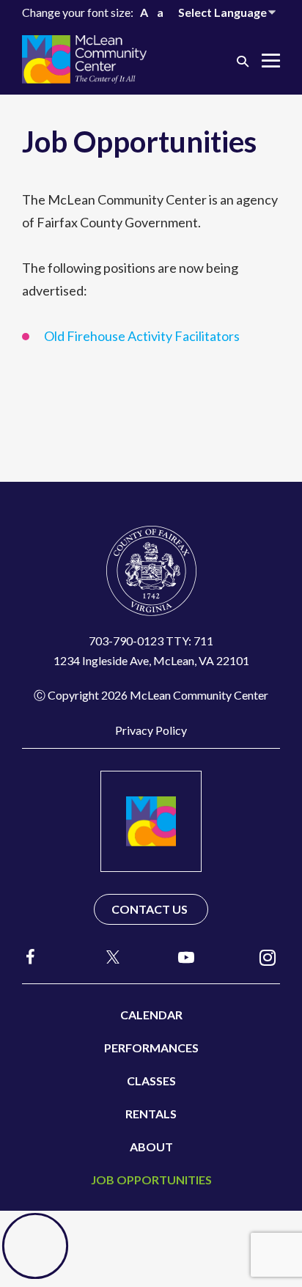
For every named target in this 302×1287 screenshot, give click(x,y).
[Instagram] (267, 956)
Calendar (151, 1015)
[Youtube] (186, 956)
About (151, 1147)
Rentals (151, 1114)
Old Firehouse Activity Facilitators (142, 336)
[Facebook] (30, 956)
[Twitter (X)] (106, 957)
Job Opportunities (151, 1180)
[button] (242, 60)
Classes (151, 1081)
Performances (151, 1048)
